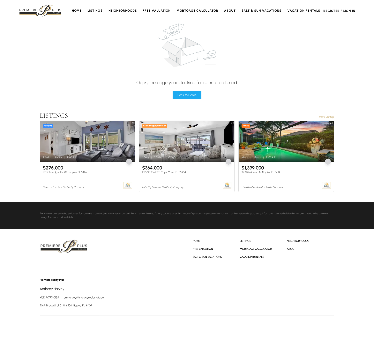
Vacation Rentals (303, 10)
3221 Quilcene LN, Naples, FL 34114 (261, 172)
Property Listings (302, 325)
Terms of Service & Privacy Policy (238, 325)
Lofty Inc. (57, 325)
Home (76, 10)
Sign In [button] (349, 11)
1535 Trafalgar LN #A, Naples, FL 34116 (65, 172)
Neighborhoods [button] (122, 10)
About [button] (230, 10)
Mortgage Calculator (197, 10)
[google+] (76, 263)
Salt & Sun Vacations (261, 10)
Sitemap (316, 325)
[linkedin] (54, 263)
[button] (40, 11)
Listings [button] (95, 10)
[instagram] (65, 263)
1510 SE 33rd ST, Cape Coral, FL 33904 (164, 172)
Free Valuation (157, 10)
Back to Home (187, 95)
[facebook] (44, 263)
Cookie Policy (264, 325)
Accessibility (328, 325)
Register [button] (331, 11)
